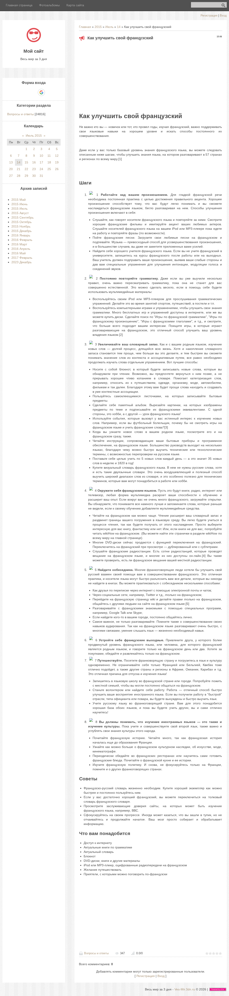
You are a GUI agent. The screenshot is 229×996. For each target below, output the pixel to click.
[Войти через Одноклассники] (49, 92)
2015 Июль (19, 208)
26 (57, 169)
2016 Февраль (21, 240)
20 (11, 169)
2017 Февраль (21, 257)
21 (18, 169)
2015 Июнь (19, 204)
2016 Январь (20, 235)
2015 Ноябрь (20, 226)
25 (49, 169)
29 (26, 175)
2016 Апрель (20, 249)
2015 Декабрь (21, 231)
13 (11, 162)
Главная (85, 27)
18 (49, 162)
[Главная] (34, 41)
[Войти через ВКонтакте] (26, 92)
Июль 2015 (34, 135)
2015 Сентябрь (22, 217)
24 (41, 169)
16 (34, 162)
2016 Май (18, 253)
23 (34, 169)
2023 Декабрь (21, 262)
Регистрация (209, 15)
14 (119, 27)
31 (41, 175)
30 (34, 175)
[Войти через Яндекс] (33, 92)
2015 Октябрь (21, 222)
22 (26, 169)
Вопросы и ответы (96, 953)
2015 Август (20, 213)
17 (41, 162)
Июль (109, 27)
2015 (98, 27)
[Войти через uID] (18, 92)
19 (57, 162)
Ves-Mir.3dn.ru (184, 989)
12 (57, 155)
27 (11, 175)
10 (41, 155)
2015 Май (18, 199)
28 (18, 175)
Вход (223, 15)
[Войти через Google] (41, 92)
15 (26, 162)
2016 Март (19, 244)
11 (49, 155)
